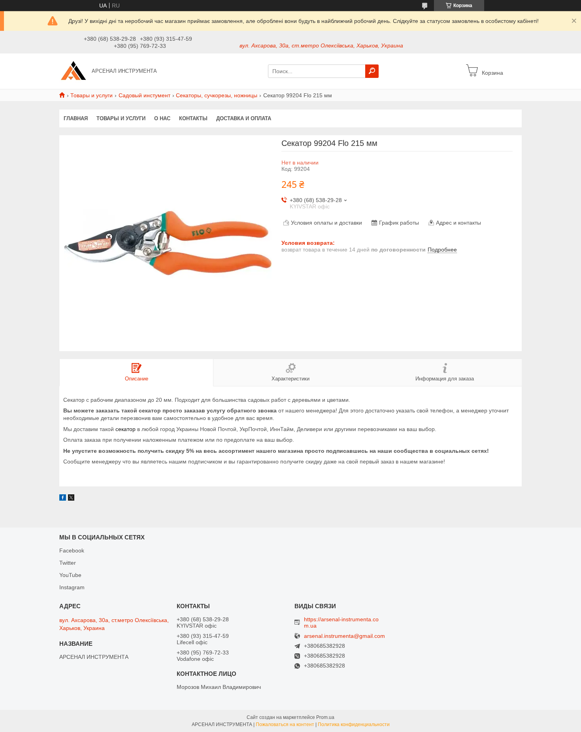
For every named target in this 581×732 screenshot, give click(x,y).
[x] (71, 499)
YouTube (70, 575)
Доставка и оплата (243, 118)
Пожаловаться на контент (285, 724)
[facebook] (62, 499)
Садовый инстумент (144, 95)
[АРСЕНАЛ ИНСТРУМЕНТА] (73, 71)
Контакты (193, 118)
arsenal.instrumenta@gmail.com (344, 636)
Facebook (71, 550)
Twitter (67, 563)
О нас (162, 118)
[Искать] (372, 71)
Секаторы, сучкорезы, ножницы (216, 95)
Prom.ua (325, 717)
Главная (76, 118)
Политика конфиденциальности (354, 724)
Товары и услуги (91, 95)
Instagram (72, 587)
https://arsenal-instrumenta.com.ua (341, 622)
